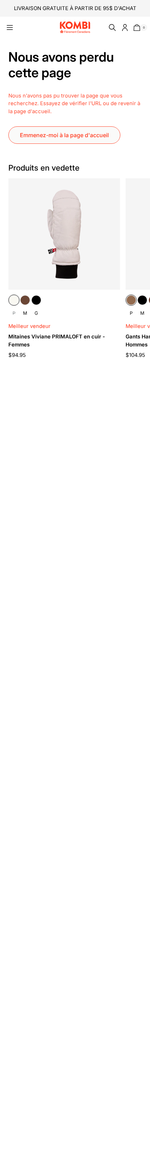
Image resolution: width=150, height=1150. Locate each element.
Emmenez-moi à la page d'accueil (64, 135)
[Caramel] (131, 300)
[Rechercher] (111, 27)
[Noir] (36, 300)
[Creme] (14, 300)
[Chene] (25, 300)
